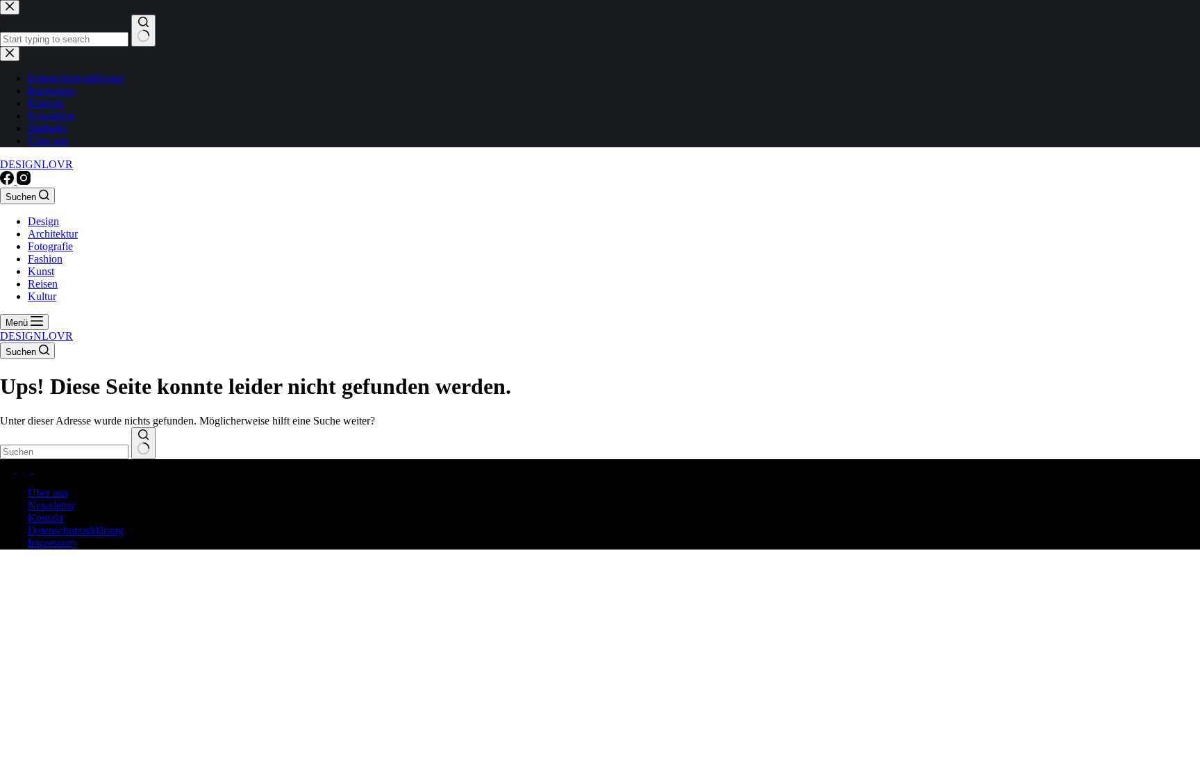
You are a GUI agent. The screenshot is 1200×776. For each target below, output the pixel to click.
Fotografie (50, 246)
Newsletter (51, 505)
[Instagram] (24, 181)
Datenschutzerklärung (76, 530)
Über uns (48, 493)
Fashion (45, 259)
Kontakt (45, 518)
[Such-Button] (143, 443)
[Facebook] (8, 181)
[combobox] (64, 452)
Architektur (53, 234)
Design (43, 221)
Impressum (52, 543)
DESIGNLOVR (36, 164)
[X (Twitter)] (25, 469)
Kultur (42, 296)
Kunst (41, 271)
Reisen (43, 284)
